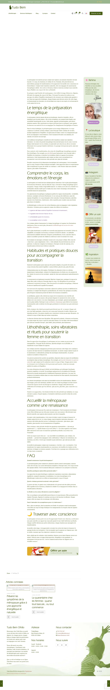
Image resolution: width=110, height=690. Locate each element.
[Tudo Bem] (17, 7)
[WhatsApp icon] (97, 2)
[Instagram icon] (101, 2)
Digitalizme (28, 671)
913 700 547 (46, 2)
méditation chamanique (56, 302)
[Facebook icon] (99, 2)
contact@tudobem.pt (58, 2)
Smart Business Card (63, 635)
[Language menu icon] (86, 13)
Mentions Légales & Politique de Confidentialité (16, 673)
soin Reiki (50, 153)
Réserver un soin (96, 13)
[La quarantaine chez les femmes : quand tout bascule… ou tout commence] (1, 683)
